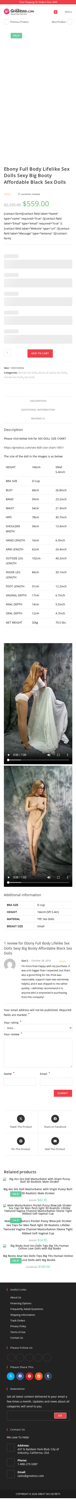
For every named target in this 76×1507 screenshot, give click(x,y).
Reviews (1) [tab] (38, 418)
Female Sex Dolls (13, 377)
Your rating (12, 1022)
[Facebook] (11, 1357)
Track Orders (17, 1320)
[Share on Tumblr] (48, 1376)
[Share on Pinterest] (29, 1376)
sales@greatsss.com (31, 1476)
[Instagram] (29, 1357)
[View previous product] (6, 22)
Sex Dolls (29, 377)
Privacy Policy (18, 1326)
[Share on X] (11, 1376)
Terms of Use (17, 1332)
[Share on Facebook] (20, 1376)
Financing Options (20, 1303)
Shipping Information (22, 1315)
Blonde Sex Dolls (27, 372)
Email (45, 1073)
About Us (15, 1297)
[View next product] (69, 22)
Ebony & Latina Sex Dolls (52, 372)
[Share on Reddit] (39, 1376)
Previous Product (19, 21)
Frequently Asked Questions (26, 1309)
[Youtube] (20, 1357)
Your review (13, 1034)
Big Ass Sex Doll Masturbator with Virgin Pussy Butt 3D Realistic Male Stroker (38, 1191)
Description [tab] (38, 401)
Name (9, 1073)
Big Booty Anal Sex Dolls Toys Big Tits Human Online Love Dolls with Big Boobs (38, 1258)
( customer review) (29, 194)
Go (60, 1415)
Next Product (59, 21)
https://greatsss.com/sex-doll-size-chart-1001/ (34, 447)
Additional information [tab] (38, 409)
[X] (38, 1357)
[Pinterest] (47, 1357)
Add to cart (40, 353)
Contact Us (16, 1337)
